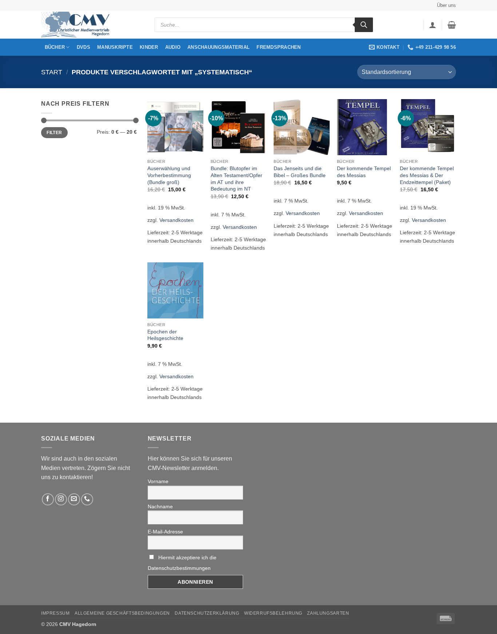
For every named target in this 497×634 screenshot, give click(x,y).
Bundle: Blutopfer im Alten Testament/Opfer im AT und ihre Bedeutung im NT (236, 178)
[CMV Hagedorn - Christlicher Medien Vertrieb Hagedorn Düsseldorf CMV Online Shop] (77, 25)
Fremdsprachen (279, 47)
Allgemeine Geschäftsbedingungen (122, 613)
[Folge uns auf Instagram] (61, 499)
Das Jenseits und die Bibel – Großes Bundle (300, 171)
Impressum (55, 613)
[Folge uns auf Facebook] (48, 499)
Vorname (158, 481)
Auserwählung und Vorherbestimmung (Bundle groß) (169, 175)
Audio (172, 47)
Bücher (55, 47)
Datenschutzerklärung (207, 613)
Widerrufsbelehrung (273, 613)
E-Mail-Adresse (165, 532)
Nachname (160, 506)
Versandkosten (176, 220)
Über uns (446, 5)
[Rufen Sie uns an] (87, 499)
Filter (54, 132)
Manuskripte (115, 47)
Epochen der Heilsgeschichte (165, 335)
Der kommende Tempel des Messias (364, 171)
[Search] (364, 24)
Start (51, 72)
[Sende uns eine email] (74, 499)
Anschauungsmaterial (218, 47)
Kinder (149, 47)
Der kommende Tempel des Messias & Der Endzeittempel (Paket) (427, 175)
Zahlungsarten (328, 613)
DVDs (83, 47)
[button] (432, 25)
